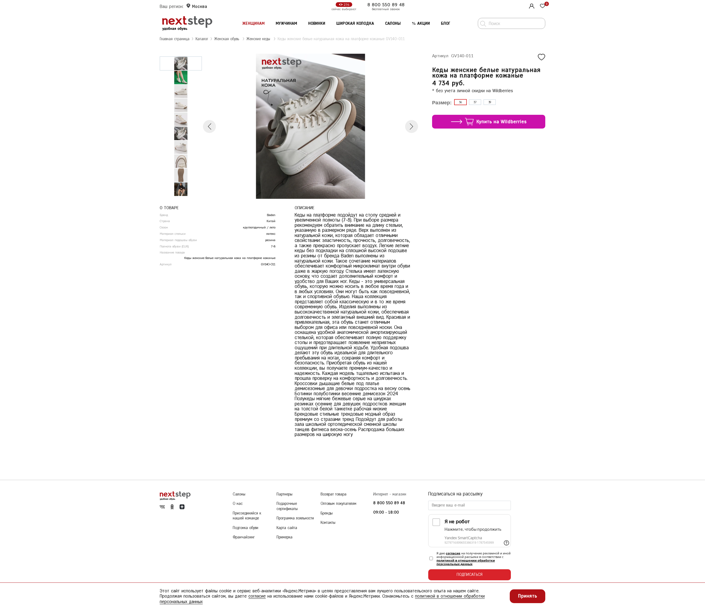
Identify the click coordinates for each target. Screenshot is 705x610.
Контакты (328, 523)
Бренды (327, 513)
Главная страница (174, 39)
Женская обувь (227, 39)
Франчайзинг (244, 537)
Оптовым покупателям (338, 504)
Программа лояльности (295, 518)
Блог (445, 23)
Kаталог (202, 39)
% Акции (421, 23)
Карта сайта (286, 528)
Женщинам (253, 23)
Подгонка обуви (245, 528)
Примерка (284, 537)
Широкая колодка (355, 23)
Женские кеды (259, 39)
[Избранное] (542, 6)
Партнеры (284, 494)
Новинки (316, 23)
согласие (453, 553)
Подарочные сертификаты (287, 506)
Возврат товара (333, 494)
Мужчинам (286, 23)
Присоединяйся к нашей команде (247, 516)
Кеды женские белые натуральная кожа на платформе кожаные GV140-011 (341, 39)
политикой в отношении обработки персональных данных (465, 562)
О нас (238, 504)
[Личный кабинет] (531, 5)
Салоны (393, 23)
